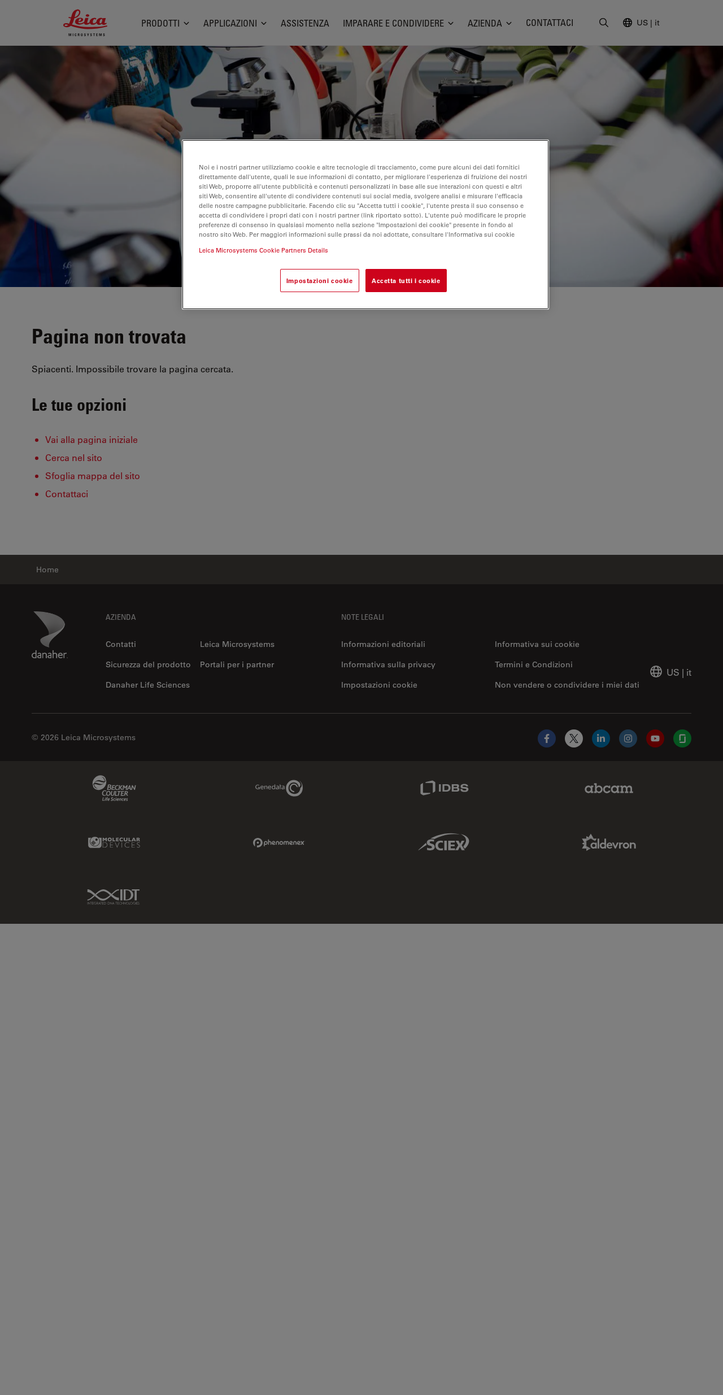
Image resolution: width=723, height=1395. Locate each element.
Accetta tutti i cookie (406, 280)
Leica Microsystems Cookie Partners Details (263, 249)
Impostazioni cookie (319, 280)
